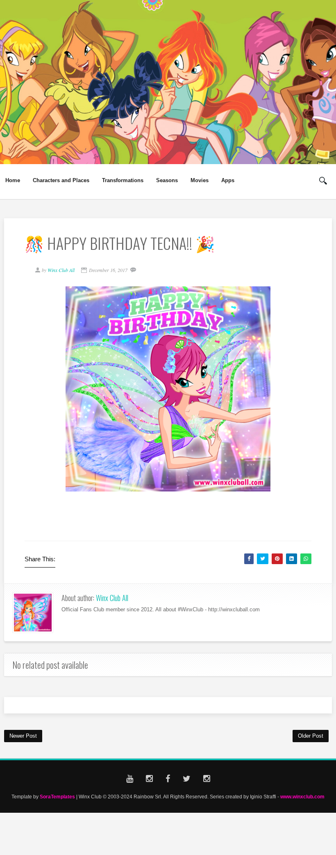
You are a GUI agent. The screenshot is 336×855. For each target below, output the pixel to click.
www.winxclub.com (302, 796)
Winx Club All (112, 597)
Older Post (310, 736)
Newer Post (23, 736)
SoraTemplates (57, 796)
